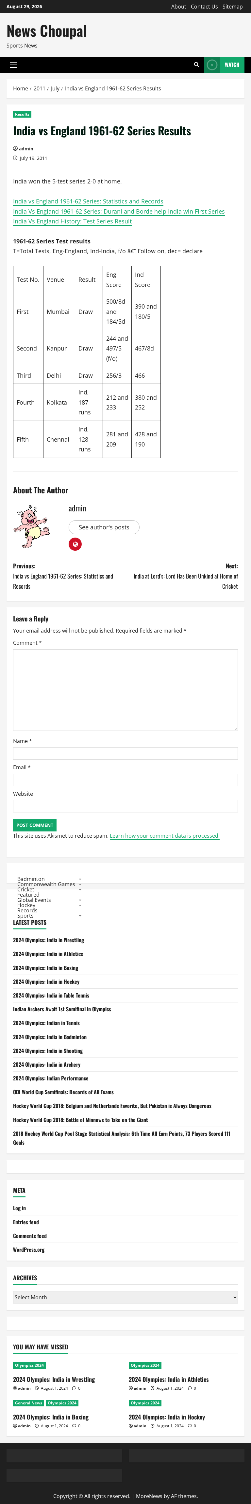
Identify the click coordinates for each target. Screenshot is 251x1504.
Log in (19, 1208)
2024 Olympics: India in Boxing (45, 968)
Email (22, 767)
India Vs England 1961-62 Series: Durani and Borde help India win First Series (119, 211)
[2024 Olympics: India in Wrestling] (67, 1365)
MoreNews (149, 1496)
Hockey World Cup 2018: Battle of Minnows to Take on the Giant (80, 1120)
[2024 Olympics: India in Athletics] (183, 1365)
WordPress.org (28, 1249)
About (178, 6)
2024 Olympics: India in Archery (46, 1064)
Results (22, 114)
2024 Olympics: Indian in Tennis (46, 1023)
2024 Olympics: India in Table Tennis (51, 995)
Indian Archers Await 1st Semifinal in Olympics (62, 1009)
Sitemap (233, 6)
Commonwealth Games (46, 884)
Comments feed (30, 1236)
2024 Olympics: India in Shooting (48, 1051)
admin (26, 148)
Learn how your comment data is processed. (165, 835)
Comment (27, 642)
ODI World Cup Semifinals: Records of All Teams (63, 1092)
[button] (14, 65)
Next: (186, 576)
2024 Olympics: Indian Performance (51, 1078)
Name (22, 741)
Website (23, 793)
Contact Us (204, 6)
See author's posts (104, 527)
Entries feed (26, 1222)
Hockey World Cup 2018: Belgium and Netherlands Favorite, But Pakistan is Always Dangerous (112, 1106)
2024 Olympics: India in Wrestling (48, 940)
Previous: (63, 576)
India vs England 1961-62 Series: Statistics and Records (88, 201)
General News (28, 1403)
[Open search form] (196, 65)
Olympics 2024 (29, 1365)
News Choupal (47, 30)
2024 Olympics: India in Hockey (46, 981)
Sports (25, 915)
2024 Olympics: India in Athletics (48, 954)
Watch (232, 64)
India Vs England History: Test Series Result (72, 221)
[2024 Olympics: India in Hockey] (183, 1403)
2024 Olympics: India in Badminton (50, 1037)
